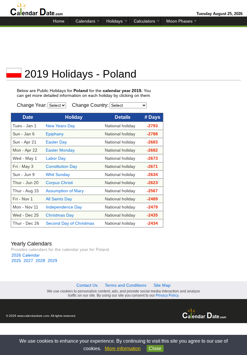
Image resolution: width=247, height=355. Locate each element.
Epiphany (55, 133)
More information (123, 348)
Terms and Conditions (125, 285)
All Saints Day (59, 198)
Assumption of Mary (65, 190)
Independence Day (64, 207)
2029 (52, 260)
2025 (16, 260)
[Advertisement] (123, 49)
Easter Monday (60, 150)
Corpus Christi (59, 182)
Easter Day (56, 142)
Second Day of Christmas (70, 223)
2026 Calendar (25, 255)
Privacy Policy (167, 295)
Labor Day (56, 158)
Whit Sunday (58, 174)
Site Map (162, 285)
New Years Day (60, 125)
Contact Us (87, 285)
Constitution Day (61, 166)
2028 (40, 260)
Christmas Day (60, 215)
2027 (28, 260)
